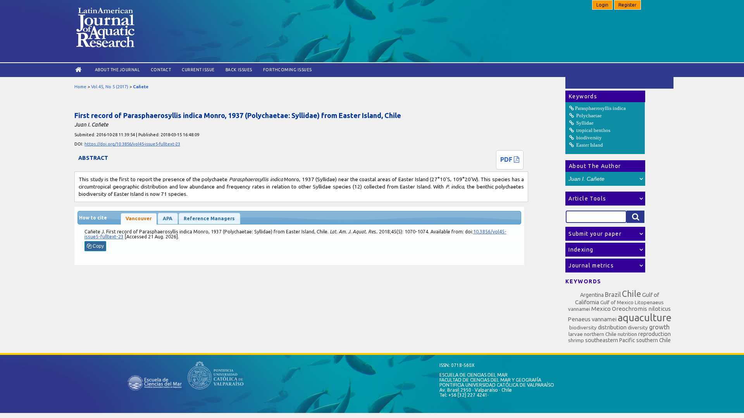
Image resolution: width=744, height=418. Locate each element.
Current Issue (198, 69)
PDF (507, 159)
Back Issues (239, 69)
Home (80, 86)
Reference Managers (209, 218)
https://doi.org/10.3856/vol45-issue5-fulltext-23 (132, 144)
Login (602, 4)
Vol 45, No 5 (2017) (109, 86)
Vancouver (139, 218)
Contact (161, 69)
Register (627, 4)
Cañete (140, 86)
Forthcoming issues (287, 69)
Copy (97, 246)
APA (167, 218)
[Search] (635, 217)
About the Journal (117, 69)
